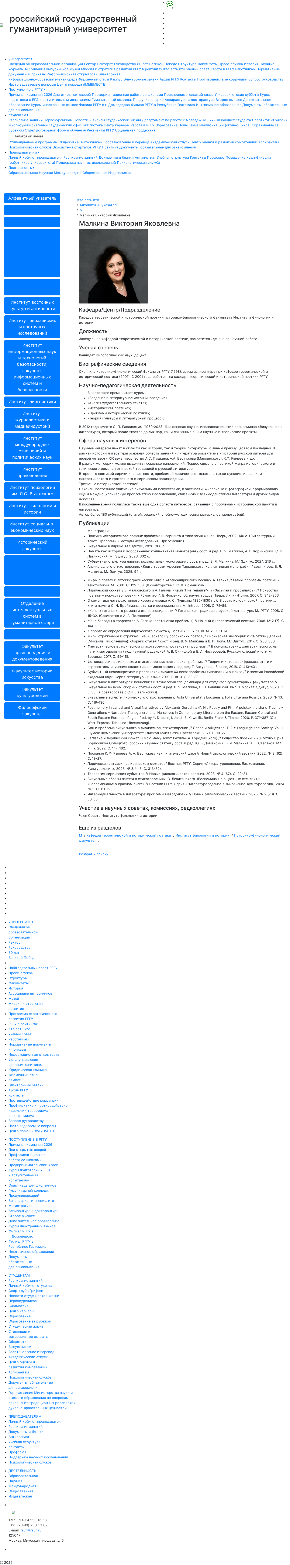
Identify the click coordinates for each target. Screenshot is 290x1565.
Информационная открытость (72, 74)
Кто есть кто (174, 69)
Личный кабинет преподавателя (35, 157)
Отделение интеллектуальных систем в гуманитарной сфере (32, 613)
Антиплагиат (145, 157)
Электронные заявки (141, 79)
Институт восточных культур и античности (32, 305)
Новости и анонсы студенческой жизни (107, 120)
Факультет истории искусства (32, 674)
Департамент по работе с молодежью (174, 120)
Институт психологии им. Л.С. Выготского (32, 490)
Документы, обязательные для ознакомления (157, 147)
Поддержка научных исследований (86, 162)
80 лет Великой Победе (157, 64)
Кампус (116, 79)
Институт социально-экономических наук (32, 527)
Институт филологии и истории (32, 509)
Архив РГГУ (169, 79)
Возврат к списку (93, 854)
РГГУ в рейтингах (147, 69)
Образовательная (23, 173)
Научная (46, 173)
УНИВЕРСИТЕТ (21, 922)
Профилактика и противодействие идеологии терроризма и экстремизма (38, 1110)
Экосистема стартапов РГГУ (77, 147)
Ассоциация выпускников (46, 69)
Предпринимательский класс (189, 94)
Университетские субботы (237, 94)
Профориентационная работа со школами (127, 94)
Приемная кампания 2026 (30, 94)
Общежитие (69, 142)
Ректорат (105, 64)
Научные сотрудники (32, 591)
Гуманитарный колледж (112, 99)
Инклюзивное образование (218, 105)
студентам (17, 115)
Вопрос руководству (266, 79)
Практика (110, 147)
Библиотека (93, 125)
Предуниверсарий (148, 99)
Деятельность (20, 167)
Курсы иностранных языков (54, 105)
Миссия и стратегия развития (106, 69)
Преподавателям (23, 152)
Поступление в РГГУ (26, 89)
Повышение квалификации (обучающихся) (215, 125)
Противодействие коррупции (222, 79)
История (251, 64)
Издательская (120, 173)
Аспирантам (268, 142)
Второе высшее (229, 99)
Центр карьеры (117, 125)
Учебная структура (173, 157)
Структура (187, 64)
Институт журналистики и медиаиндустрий (32, 420)
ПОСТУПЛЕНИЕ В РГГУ (27, 1139)
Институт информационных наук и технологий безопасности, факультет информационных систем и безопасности (32, 367)
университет (19, 59)
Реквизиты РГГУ (100, 130)
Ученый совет (197, 69)
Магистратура (20, 1206)
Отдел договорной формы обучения (55, 130)
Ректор (90, 64)
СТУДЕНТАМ (19, 1275)
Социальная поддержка (135, 130)
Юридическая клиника (27, 1070)
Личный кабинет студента (229, 120)
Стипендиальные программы (33, 142)
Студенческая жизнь (26, 1326)
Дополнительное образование (33, 1221)
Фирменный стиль (93, 79)
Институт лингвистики (32, 401)
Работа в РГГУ (222, 69)
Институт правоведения (32, 472)
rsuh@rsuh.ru (31, 1530)
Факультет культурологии (32, 692)
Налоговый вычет (29, 136)
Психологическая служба (30, 147)
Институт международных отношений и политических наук (32, 448)
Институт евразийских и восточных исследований (32, 327)
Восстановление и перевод (126, 142)
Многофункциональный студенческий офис (45, 125)
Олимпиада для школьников (32, 1185)
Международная (68, 173)
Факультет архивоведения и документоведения (32, 653)
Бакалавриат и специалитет (32, 1200)
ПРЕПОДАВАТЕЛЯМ (24, 1416)
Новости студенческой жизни (33, 1296)
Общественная (95, 173)
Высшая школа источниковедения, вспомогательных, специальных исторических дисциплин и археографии (32, 253)
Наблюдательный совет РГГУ (33, 968)
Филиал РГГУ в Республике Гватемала (163, 105)
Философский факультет (32, 710)
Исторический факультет (32, 545)
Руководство (125, 64)
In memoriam (32, 221)
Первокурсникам (58, 120)
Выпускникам (91, 142)
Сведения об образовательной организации (45, 64)
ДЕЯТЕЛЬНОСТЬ (22, 1471)
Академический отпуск (170, 142)
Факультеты (207, 64)
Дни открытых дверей (72, 94)
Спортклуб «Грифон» (269, 120)
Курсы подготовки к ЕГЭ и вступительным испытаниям (29, 1175)
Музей (74, 69)
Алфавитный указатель (32, 198)
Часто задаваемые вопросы (32, 84)
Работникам (245, 69)
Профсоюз (216, 157)
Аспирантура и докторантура (190, 99)
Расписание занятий (25, 120)
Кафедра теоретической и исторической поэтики (128, 835)
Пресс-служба (231, 64)
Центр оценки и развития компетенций (224, 142)
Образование (166, 125)
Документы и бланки (116, 157)
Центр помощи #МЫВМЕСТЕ (81, 84)
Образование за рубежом (30, 1321)
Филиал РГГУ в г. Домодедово (104, 105)
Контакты (188, 79)
